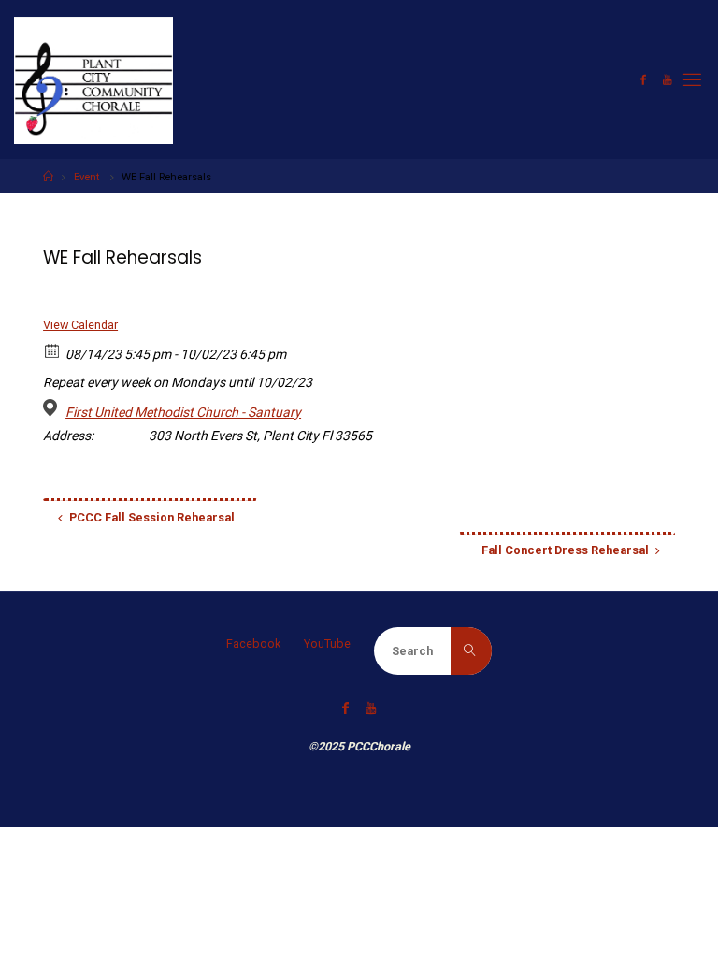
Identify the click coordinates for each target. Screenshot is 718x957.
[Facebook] (643, 79)
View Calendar (80, 325)
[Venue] (53, 408)
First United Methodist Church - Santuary (183, 412)
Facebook (253, 643)
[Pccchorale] (93, 79)
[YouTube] (667, 79)
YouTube (327, 643)
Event (86, 176)
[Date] (53, 350)
